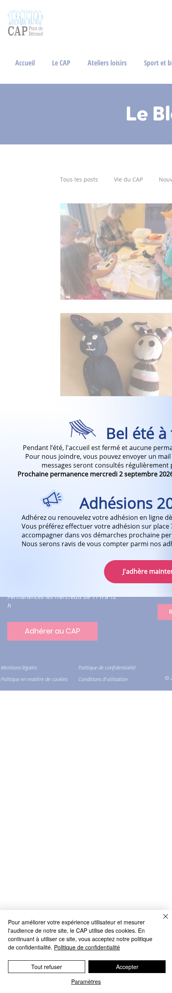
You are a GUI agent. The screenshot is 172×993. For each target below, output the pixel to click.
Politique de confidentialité (87, 947)
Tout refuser (46, 967)
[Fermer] (160, 921)
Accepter (127, 967)
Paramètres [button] (86, 981)
